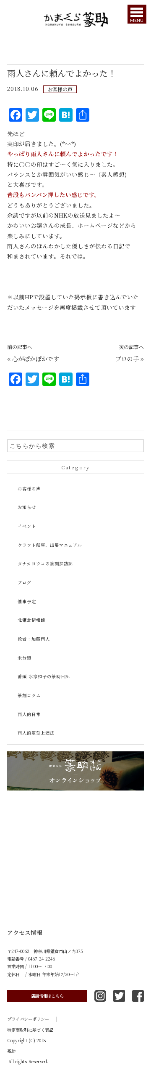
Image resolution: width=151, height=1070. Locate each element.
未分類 (24, 658)
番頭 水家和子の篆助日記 (44, 676)
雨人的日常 (29, 714)
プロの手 (127, 358)
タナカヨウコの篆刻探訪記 (45, 563)
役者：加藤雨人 (34, 639)
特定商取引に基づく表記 (34, 1030)
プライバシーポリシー (32, 1019)
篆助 (11, 1051)
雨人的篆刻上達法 (36, 732)
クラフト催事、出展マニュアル (50, 545)
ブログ (24, 582)
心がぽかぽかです (35, 358)
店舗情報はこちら (47, 996)
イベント (27, 526)
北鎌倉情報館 (31, 620)
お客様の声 (60, 89)
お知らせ (27, 507)
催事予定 (27, 601)
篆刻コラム (29, 695)
